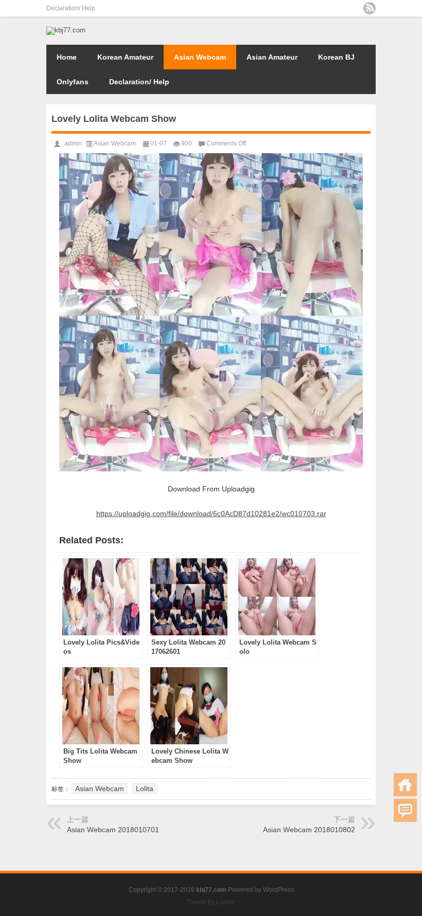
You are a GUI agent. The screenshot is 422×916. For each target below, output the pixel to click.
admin (73, 143)
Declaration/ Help (70, 8)
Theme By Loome (211, 902)
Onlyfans (73, 82)
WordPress (278, 889)
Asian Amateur (272, 57)
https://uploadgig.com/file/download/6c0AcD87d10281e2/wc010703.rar (211, 513)
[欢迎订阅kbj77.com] (369, 8)
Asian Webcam (200, 57)
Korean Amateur (125, 57)
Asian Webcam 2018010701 (113, 830)
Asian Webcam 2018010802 (309, 830)
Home (67, 57)
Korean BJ (336, 57)
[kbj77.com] (65, 30)
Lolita (144, 788)
